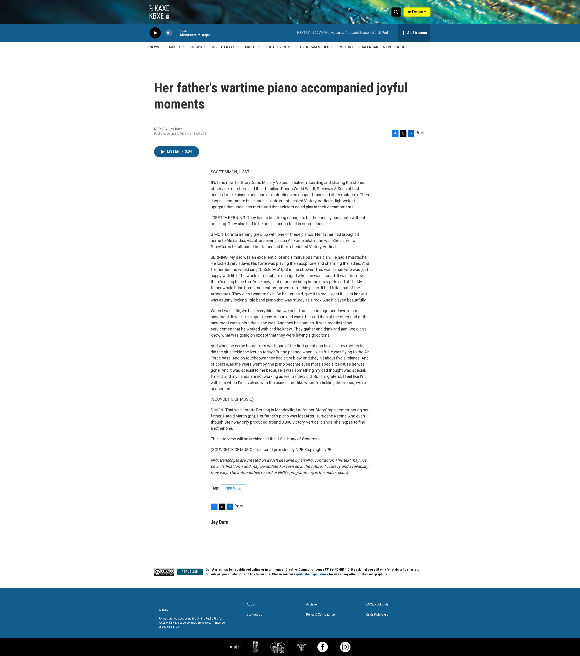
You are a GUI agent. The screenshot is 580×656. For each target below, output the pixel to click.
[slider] (176, 32)
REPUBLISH (189, 572)
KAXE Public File (377, 604)
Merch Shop (394, 47)
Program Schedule (318, 47)
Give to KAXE (223, 47)
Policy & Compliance (320, 614)
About (250, 47)
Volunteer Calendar (359, 47)
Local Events (278, 47)
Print (420, 132)
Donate (419, 12)
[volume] (169, 33)
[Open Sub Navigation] (162, 47)
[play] (155, 33)
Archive (311, 604)
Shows (196, 47)
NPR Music (234, 488)
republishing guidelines (311, 574)
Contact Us (254, 614)
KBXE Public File (377, 614)
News (154, 47)
